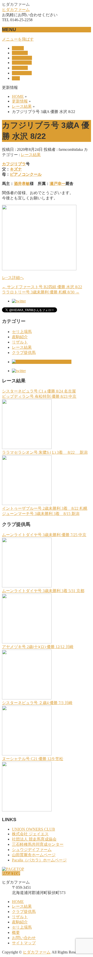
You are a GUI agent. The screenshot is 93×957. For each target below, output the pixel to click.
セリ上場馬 (22, 332)
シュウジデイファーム (32, 849)
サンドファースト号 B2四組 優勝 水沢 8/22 (42, 287)
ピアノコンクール (26, 174)
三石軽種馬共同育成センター (37, 844)
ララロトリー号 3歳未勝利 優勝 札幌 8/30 (40, 292)
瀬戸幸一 (57, 183)
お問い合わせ (24, 938)
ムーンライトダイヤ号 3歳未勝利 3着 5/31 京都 (43, 591)
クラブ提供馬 (24, 352)
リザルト (20, 342)
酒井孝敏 (22, 183)
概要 (16, 932)
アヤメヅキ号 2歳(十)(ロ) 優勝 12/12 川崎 (37, 647)
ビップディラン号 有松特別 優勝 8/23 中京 (39, 396)
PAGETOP (11, 873)
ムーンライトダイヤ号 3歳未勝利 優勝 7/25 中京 (44, 535)
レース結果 (31, 155)
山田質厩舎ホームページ (34, 855)
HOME (18, 902)
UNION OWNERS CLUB (33, 829)
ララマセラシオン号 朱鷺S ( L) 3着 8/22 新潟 (45, 452)
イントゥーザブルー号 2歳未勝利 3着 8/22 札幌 (44, 508)
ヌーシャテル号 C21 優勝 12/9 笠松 (32, 759)
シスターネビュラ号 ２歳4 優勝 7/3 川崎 (37, 703)
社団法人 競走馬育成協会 (34, 839)
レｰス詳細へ (13, 278)
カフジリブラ (14, 164)
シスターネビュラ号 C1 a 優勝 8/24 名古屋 (39, 391)
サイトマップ (24, 943)
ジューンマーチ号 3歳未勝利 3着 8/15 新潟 (40, 513)
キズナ (16, 169)
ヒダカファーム (16, 9)
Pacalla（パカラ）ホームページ (39, 860)
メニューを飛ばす (18, 39)
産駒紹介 (20, 337)
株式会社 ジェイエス (30, 834)
